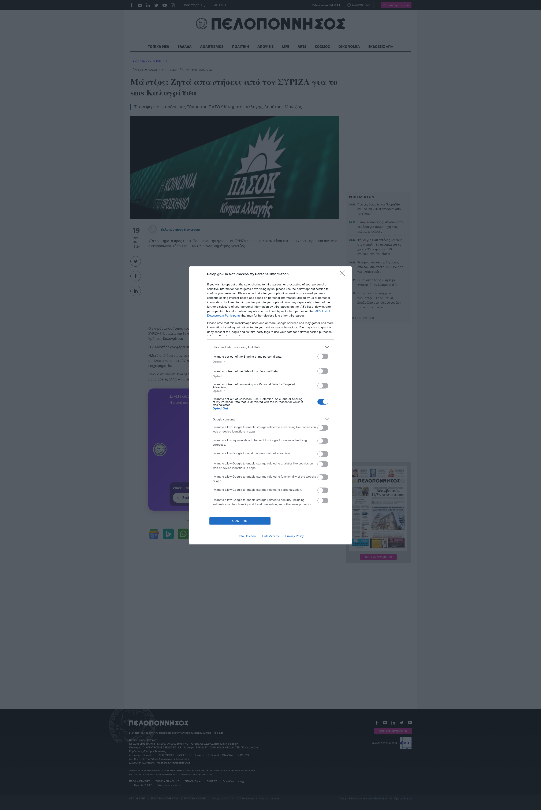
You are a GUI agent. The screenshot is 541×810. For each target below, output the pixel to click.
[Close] (344, 274)
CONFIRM (240, 520)
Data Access (270, 536)
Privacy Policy (294, 536)
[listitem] (270, 347)
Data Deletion (247, 536)
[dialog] (270, 405)
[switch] (322, 356)
